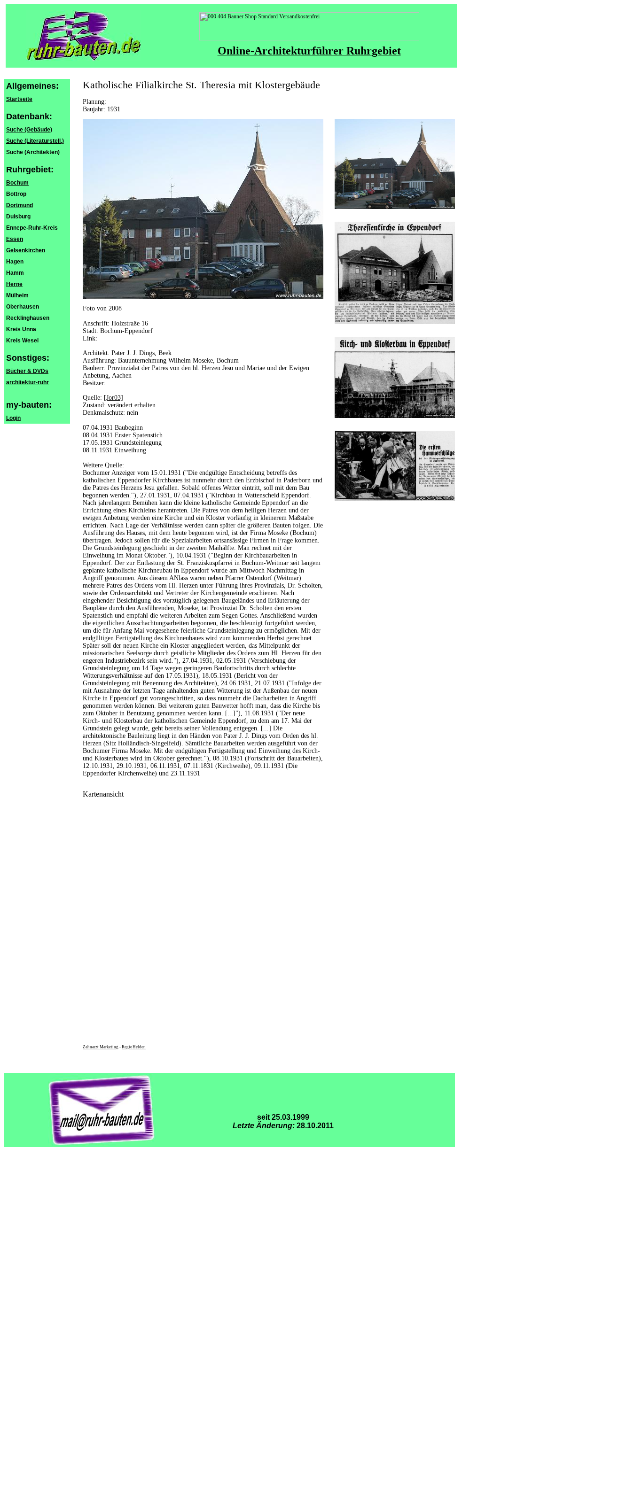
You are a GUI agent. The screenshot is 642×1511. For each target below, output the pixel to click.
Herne (14, 284)
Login (13, 418)
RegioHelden (134, 1047)
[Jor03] (113, 397)
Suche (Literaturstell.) (35, 141)
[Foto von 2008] (395, 207)
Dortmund (19, 205)
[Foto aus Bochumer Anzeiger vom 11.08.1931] (395, 416)
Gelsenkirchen (25, 250)
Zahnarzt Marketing (100, 1047)
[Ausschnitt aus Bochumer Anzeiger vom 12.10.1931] (395, 322)
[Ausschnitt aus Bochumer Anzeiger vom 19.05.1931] (395, 499)
